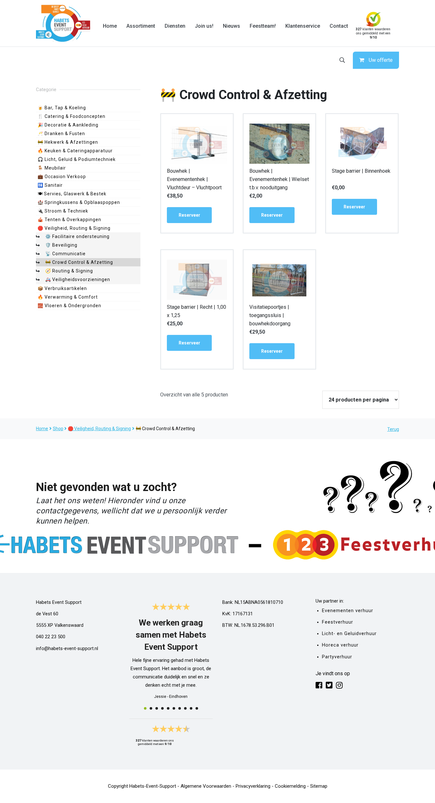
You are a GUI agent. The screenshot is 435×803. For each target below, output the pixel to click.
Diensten (175, 26)
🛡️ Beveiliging (61, 245)
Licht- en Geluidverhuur (349, 633)
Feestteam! (263, 26)
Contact (339, 26)
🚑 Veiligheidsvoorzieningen (77, 279)
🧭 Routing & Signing (69, 270)
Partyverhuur (337, 657)
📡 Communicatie (65, 253)
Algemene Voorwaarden (206, 786)
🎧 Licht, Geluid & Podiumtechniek (77, 159)
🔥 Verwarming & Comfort (68, 297)
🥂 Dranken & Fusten (61, 133)
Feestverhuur (337, 622)
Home (110, 26)
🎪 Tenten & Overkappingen (69, 219)
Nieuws (231, 26)
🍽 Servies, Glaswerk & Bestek (72, 193)
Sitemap (318, 786)
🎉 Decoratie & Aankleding (68, 124)
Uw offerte (381, 60)
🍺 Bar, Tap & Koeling (62, 107)
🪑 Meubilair (52, 167)
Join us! (204, 26)
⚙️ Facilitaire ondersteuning (77, 236)
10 (197, 708)
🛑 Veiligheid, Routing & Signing (74, 228)
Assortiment (140, 26)
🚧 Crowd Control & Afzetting (79, 262)
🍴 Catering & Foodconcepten (71, 116)
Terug (393, 429)
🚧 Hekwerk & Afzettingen (68, 142)
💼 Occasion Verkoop (62, 176)
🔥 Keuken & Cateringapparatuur (75, 150)
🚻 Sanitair (50, 185)
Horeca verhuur (340, 645)
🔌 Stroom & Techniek (63, 210)
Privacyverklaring (253, 786)
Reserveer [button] (189, 215)
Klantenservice (302, 26)
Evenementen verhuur (347, 610)
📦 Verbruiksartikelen (62, 288)
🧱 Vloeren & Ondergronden (69, 305)
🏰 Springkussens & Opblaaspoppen (79, 202)
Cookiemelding (290, 786)
